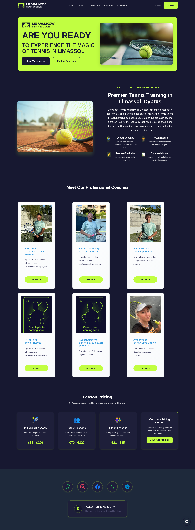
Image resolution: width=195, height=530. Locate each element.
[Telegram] (127, 486)
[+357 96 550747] (112, 486)
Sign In (157, 5)
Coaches (95, 5)
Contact (122, 5)
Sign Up (171, 5)
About (82, 5)
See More (36, 279)
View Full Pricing (160, 440)
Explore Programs (66, 61)
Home (71, 5)
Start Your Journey (35, 61)
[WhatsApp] (67, 486)
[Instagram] (82, 486)
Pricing (108, 5)
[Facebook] (97, 486)
